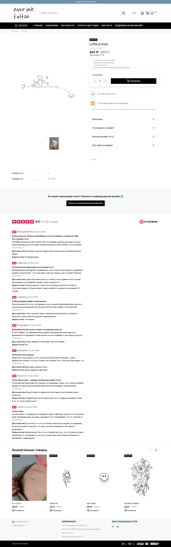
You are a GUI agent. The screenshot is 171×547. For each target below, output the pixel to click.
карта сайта (67, 533)
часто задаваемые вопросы (74, 525)
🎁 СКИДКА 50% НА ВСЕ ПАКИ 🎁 (85, 2)
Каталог (23, 25)
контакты (107, 25)
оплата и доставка (87, 25)
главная (38, 25)
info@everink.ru (22, 522)
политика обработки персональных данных (81, 529)
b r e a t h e (16, 503)
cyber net (53, 503)
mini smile (91, 503)
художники (52, 25)
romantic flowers (131, 503)
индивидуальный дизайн (129, 25)
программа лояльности (72, 536)
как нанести (67, 25)
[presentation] (149, 450)
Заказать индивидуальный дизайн (85, 203)
